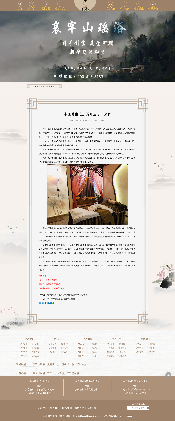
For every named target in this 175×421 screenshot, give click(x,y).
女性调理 (110, 348)
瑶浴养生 (151, 352)
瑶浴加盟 (81, 364)
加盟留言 (93, 352)
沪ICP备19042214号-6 (112, 416)
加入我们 (55, 408)
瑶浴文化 (23, 344)
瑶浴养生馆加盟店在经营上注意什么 (63, 299)
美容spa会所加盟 (56, 373)
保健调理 (122, 356)
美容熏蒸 (122, 344)
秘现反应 (35, 356)
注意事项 (35, 352)
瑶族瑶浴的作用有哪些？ (49, 280)
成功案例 (139, 344)
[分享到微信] (52, 303)
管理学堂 (50, 87)
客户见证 (139, 348)
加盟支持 (81, 356)
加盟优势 (93, 348)
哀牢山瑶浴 (39, 364)
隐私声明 (79, 408)
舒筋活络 (122, 352)
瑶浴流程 (35, 344)
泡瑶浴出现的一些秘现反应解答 (51, 288)
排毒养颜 (122, 348)
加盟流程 (93, 344)
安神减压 (110, 344)
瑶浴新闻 (151, 348)
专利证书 (64, 344)
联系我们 (64, 348)
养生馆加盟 (68, 364)
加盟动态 (151, 344)
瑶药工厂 (64, 352)
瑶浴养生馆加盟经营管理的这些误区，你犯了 (67, 295)
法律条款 (91, 408)
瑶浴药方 (23, 356)
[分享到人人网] (49, 303)
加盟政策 (81, 352)
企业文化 (52, 348)
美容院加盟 (53, 364)
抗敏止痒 (110, 356)
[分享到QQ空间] (43, 303)
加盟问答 (93, 356)
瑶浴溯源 (23, 348)
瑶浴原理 (23, 352)
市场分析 (81, 344)
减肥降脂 (110, 352)
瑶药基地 (52, 352)
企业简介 (52, 344)
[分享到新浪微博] (46, 303)
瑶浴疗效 (35, 348)
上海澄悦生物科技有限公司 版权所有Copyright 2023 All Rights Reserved (71, 416)
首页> (45, 87)
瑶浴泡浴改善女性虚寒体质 (50, 284)
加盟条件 (81, 348)
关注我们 (42, 408)
